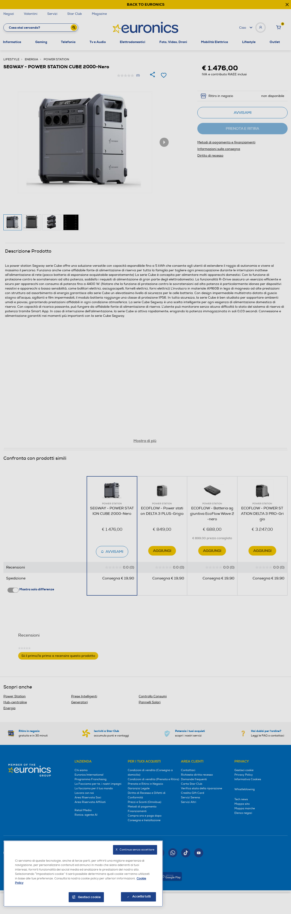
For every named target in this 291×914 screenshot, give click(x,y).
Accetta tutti (141, 896)
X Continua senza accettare (135, 849)
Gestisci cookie (89, 897)
